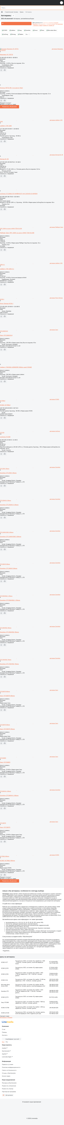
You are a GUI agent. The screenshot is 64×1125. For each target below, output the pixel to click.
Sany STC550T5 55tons (7, 729)
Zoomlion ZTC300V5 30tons (8, 568)
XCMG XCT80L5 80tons (7, 860)
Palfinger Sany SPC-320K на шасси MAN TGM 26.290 (17, 233)
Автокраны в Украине (6, 1017)
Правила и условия (7, 1064)
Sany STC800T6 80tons (7, 696)
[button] (61, 2)
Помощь (4, 1032)
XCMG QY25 (4, 968)
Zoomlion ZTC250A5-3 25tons (9, 505)
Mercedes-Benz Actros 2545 (5, 985)
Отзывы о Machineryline (9, 1073)
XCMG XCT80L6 (5, 405)
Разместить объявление (9, 106)
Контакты (4, 1035)
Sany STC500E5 (5, 762)
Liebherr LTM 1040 (6, 126)
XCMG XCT (4, 962)
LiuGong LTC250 (5, 437)
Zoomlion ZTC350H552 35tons (9, 632)
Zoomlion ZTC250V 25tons (8, 473)
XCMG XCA (4, 980)
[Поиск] (61, 7)
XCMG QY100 (5, 1013)
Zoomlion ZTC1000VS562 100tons (10, 536)
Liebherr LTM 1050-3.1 (7, 269)
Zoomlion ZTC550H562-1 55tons (10, 600)
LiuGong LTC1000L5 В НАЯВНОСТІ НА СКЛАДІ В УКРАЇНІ (18, 194)
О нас (3, 1029)
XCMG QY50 (4, 974)
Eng (3, 1042)
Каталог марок (6, 1076)
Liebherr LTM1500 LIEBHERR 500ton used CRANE (16, 367)
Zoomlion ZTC (5, 991)
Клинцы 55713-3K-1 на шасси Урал (11, 88)
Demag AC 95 (4, 159)
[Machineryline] (2, 12)
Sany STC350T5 (5, 827)
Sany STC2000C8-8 (6, 335)
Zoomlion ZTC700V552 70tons (9, 664)
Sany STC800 (5, 1002)
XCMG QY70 (4, 997)
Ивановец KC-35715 (6, 54)
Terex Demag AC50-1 (6, 303)
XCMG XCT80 (5, 1007)
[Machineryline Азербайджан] (12, 2)
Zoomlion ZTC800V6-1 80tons (9, 795)
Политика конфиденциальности (11, 1067)
